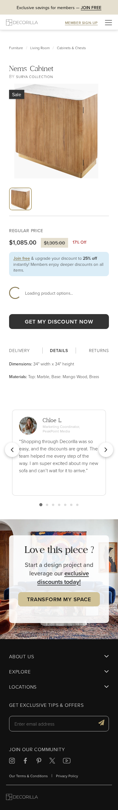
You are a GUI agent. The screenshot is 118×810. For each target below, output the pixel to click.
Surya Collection (34, 76)
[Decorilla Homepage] (22, 22)
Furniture (16, 47)
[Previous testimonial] (12, 449)
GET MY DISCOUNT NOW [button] (59, 321)
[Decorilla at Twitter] (52, 761)
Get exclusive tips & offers (46, 705)
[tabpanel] (59, 370)
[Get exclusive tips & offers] (101, 723)
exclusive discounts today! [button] (63, 577)
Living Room (40, 47)
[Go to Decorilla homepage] (22, 798)
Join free (21, 258)
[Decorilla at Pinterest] (39, 761)
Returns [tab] (99, 350)
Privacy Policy (67, 775)
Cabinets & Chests (71, 47)
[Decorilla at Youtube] (66, 761)
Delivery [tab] (19, 350)
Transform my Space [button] (59, 599)
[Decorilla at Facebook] (25, 761)
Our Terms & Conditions (28, 775)
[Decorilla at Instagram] (12, 761)
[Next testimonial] (106, 449)
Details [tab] (59, 350)
